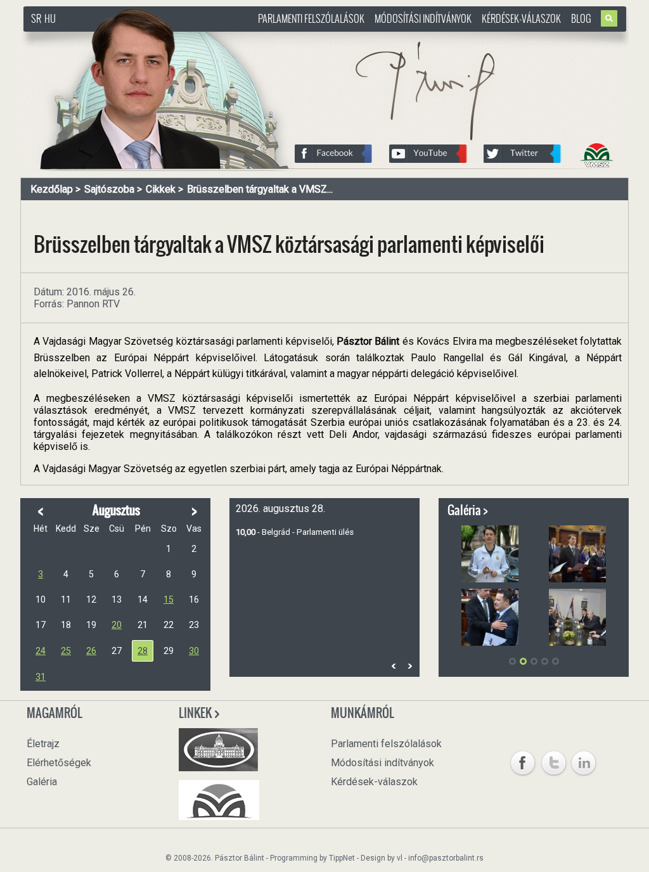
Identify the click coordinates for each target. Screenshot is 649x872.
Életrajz (43, 744)
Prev (393, 666)
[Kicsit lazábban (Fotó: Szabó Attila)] (490, 553)
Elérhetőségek (59, 763)
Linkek (196, 713)
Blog (581, 18)
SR (36, 18)
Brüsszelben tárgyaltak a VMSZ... (260, 189)
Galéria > (467, 510)
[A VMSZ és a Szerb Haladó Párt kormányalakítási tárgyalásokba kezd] (577, 617)
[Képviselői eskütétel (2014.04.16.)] (577, 553)
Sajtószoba (109, 189)
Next (409, 666)
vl (399, 858)
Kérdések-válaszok (521, 18)
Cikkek (161, 189)
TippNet (342, 858)
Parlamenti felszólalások (311, 18)
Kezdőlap (51, 189)
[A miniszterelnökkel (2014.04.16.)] (490, 617)
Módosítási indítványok (423, 18)
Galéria (42, 782)
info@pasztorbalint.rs (446, 858)
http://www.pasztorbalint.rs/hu (125, 38)
